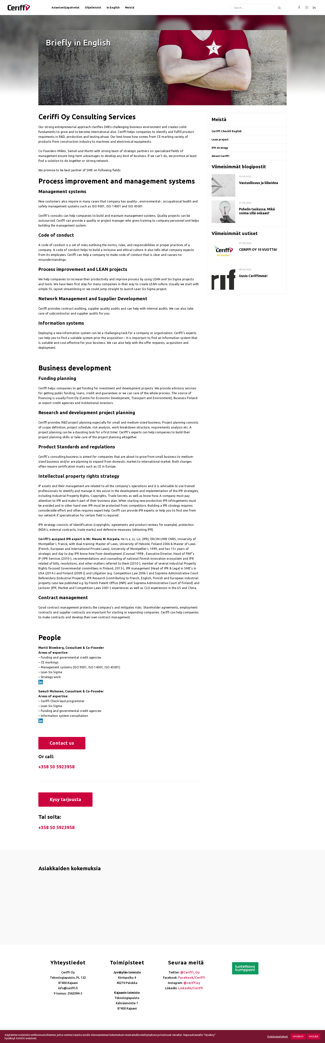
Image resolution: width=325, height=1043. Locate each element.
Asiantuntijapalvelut (66, 7)
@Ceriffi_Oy (190, 972)
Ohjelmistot (93, 7)
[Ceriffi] (19, 6)
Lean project (220, 139)
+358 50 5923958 (56, 766)
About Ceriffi (220, 156)
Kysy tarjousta (65, 799)
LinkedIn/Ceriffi (190, 988)
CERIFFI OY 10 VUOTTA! (258, 249)
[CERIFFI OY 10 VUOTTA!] (223, 243)
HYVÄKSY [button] (298, 1036)
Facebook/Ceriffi (191, 977)
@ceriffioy (192, 983)
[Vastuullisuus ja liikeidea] (223, 176)
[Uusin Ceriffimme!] (223, 269)
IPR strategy (220, 147)
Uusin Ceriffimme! (253, 276)
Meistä (129, 7)
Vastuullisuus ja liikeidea (258, 183)
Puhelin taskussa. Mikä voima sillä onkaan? (257, 211)
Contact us (62, 743)
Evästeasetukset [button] (277, 1036)
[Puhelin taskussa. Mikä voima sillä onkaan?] (223, 202)
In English (113, 7)
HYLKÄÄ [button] (313, 1036)
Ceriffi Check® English (227, 131)
